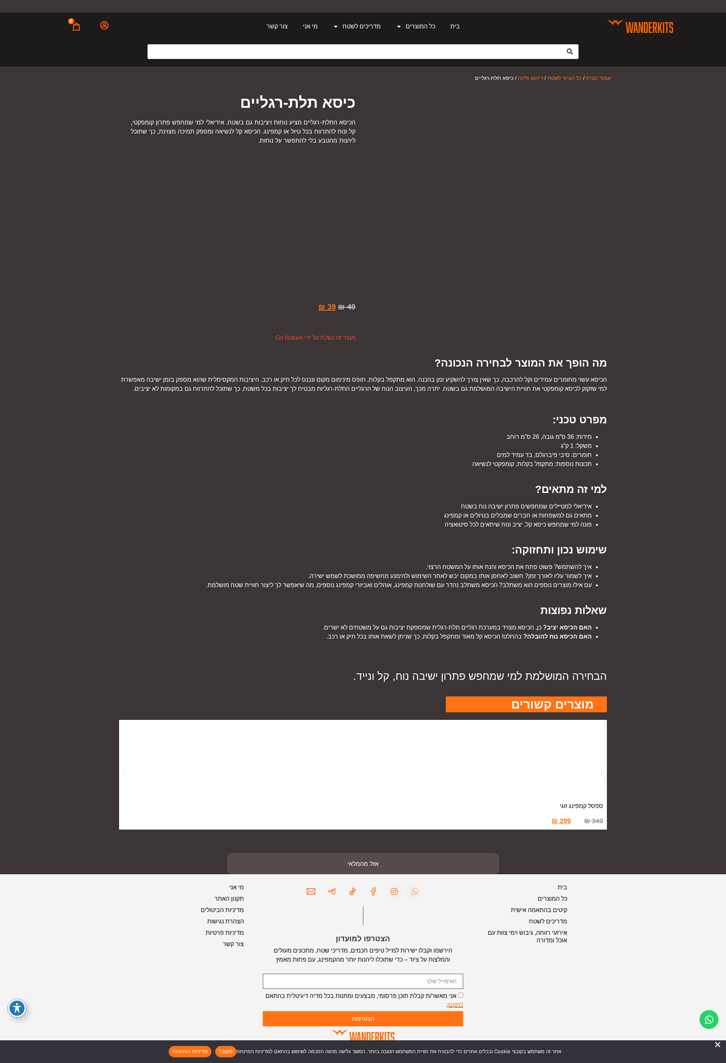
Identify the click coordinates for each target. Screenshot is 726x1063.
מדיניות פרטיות (225, 932)
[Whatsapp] (709, 1019)
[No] (717, 1044)
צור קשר (277, 26)
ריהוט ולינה (530, 78)
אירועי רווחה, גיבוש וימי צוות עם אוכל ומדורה (527, 936)
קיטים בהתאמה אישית (539, 910)
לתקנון (455, 1004)
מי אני (310, 26)
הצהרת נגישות (225, 921)
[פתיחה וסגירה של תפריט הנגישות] (17, 1008)
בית (455, 26)
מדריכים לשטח (362, 26)
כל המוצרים (420, 26)
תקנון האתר (229, 898)
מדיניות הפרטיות (190, 1051)
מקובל (226, 1051)
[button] (124, 773)
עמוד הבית (598, 78)
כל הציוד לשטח (565, 78)
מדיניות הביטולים (222, 910)
